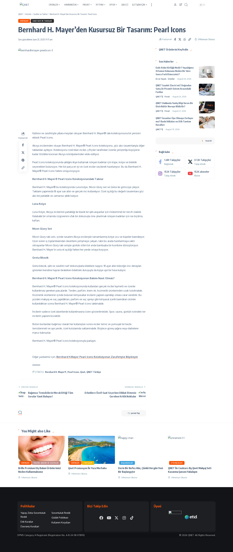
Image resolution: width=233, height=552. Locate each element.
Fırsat (167, 96)
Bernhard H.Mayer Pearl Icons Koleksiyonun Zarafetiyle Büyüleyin (97, 356)
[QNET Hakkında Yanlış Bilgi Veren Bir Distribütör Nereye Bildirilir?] (207, 107)
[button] (151, 4)
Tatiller (88, 463)
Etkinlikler (177, 463)
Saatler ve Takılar (42, 21)
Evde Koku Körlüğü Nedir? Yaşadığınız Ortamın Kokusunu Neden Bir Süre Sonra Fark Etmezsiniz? (175, 71)
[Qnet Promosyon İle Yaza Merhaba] (91, 450)
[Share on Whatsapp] (185, 39)
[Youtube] (200, 173)
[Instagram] (170, 173)
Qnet (82, 372)
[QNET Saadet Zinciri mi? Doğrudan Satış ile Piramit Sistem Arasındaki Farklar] (207, 90)
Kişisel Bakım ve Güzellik (46, 463)
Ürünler (24, 21)
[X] (200, 161)
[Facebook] (170, 161)
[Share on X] (180, 39)
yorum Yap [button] (135, 413)
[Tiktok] (132, 518)
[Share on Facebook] (175, 39)
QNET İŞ (159, 96)
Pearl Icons (73, 372)
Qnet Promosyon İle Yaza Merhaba (87, 468)
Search (208, 140)
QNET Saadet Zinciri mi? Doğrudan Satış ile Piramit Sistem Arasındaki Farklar (173, 88)
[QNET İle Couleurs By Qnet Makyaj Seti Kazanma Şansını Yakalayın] (191, 450)
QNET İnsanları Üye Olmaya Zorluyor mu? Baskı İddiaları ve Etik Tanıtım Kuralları (174, 121)
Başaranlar (127, 463)
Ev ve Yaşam (161, 79)
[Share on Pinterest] (23, 160)
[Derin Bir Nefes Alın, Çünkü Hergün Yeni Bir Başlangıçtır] (141, 450)
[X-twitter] (116, 518)
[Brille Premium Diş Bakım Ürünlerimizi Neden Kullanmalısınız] (41, 450)
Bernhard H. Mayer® (55, 372)
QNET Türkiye (94, 372)
